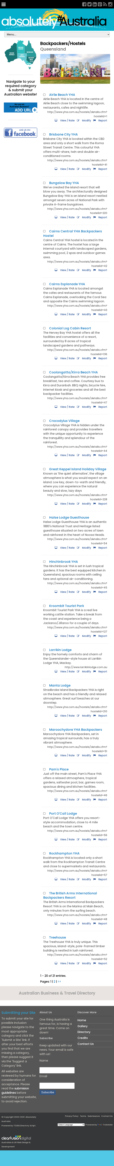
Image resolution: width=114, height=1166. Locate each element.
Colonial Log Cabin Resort (70, 328)
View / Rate (67, 120)
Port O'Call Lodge (63, 813)
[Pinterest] (99, 4)
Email (43, 1076)
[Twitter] (88, 4)
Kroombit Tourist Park (66, 606)
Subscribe (47, 1092)
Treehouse (57, 937)
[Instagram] (109, 4)
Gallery (82, 1026)
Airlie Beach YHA (62, 95)
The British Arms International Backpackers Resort (70, 895)
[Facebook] (83, 4)
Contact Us (85, 1044)
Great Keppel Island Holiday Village (77, 469)
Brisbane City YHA (63, 134)
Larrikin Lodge (60, 650)
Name (43, 1061)
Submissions (94, 1116)
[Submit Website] (20, 107)
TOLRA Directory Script (24, 1125)
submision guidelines (15, 1090)
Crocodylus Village (64, 421)
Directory (83, 1032)
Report (102, 120)
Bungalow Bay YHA (64, 183)
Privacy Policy (72, 1116)
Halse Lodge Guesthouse (69, 517)
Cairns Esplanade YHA (67, 284)
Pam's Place (59, 769)
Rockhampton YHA (64, 853)
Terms (83, 1116)
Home (81, 1020)
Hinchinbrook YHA (63, 561)
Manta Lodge (60, 685)
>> (59, 982)
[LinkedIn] (93, 4)
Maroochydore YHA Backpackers (75, 729)
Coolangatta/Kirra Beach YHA (73, 372)
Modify (86, 120)
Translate (108, 1124)
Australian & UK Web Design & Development (16, 1144)
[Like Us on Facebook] (20, 132)
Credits (82, 1038)
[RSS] (104, 4)
